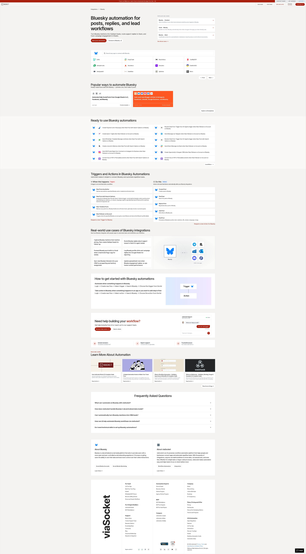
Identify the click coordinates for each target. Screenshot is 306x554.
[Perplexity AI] (145, 549)
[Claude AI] (142, 549)
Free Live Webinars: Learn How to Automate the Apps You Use (136, 1)
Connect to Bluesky (114, 40)
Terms (202, 544)
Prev (203, 77)
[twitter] (168, 549)
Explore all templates (207, 110)
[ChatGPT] (139, 549)
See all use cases (162, 41)
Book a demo (117, 329)
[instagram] (161, 549)
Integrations (94, 9)
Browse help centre (102, 329)
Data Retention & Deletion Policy (195, 546)
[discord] (176, 549)
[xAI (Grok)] (148, 549)
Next (210, 77)
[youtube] (172, 549)
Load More (208, 164)
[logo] (6, 4)
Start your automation (98, 40)
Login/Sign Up (300, 4)
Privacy (199, 544)
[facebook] (164, 549)
